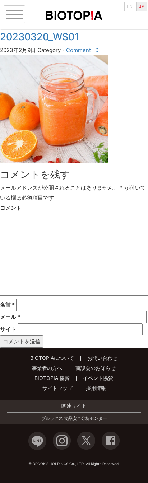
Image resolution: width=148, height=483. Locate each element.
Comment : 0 (82, 50)
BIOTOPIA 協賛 (52, 378)
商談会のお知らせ (95, 368)
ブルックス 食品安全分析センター (74, 418)
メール (10, 317)
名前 (7, 304)
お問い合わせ (102, 358)
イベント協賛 (98, 378)
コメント (11, 207)
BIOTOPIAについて (52, 358)
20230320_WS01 (39, 37)
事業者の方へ (47, 368)
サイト (8, 329)
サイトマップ (57, 388)
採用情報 (96, 388)
